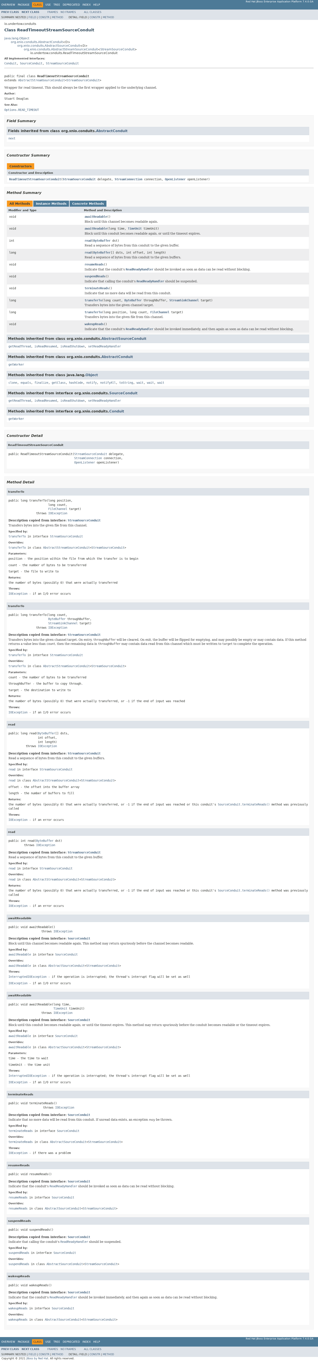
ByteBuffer (102, 240)
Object (91, 375)
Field (32, 17)
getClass (59, 382)
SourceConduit (31, 63)
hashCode (76, 382)
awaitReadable (96, 216)
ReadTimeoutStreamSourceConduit (35, 179)
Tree (56, 4)
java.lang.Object (16, 38)
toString (126, 382)
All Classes (92, 12)
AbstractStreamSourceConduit (41, 80)
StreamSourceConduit (117, 49)
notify (91, 382)
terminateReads (97, 288)
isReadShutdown (72, 346)
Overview (8, 4)
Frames (52, 12)
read (88, 240)
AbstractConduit (112, 131)
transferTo (93, 300)
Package (24, 4)
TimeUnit (135, 228)
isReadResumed (45, 346)
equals (26, 382)
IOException (57, 513)
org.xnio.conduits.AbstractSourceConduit (48, 45)
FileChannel (159, 312)
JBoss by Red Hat (37, 1358)
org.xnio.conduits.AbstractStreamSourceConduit (61, 49)
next (11, 138)
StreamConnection (128, 179)
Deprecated (71, 4)
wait (140, 382)
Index (86, 4)
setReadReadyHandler (104, 346)
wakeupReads (94, 324)
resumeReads (94, 264)
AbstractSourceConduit (123, 339)
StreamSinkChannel (184, 300)
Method (57, 17)
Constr (44, 17)
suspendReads (95, 276)
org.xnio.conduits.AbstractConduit (37, 42)
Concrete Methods (88, 203)
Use (48, 4)
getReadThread (19, 346)
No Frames (68, 12)
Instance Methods (51, 203)
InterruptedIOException (27, 976)
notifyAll (108, 382)
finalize (41, 382)
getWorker (16, 364)
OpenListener (175, 179)
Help (96, 4)
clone (12, 382)
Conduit (10, 63)
